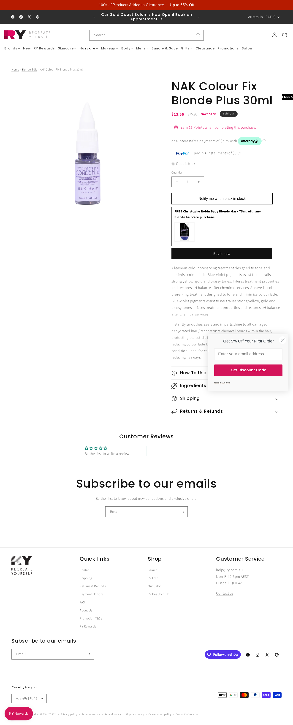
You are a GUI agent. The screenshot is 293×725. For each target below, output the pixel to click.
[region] (146, 5)
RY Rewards (88, 630)
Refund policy (113, 717)
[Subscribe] (182, 515)
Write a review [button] (186, 452)
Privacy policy (69, 717)
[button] (12, 48)
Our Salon (154, 589)
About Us (86, 613)
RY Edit (153, 581)
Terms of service (91, 717)
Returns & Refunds (93, 589)
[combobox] (146, 35)
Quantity (176, 173)
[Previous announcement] (94, 17)
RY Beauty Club (158, 597)
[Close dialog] (283, 340)
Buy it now (221, 253)
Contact (85, 573)
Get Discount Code (248, 369)
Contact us (224, 596)
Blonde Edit (29, 70)
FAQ (82, 605)
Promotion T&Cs (91, 622)
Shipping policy (134, 717)
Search (152, 573)
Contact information (187, 717)
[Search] (198, 35)
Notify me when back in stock (222, 199)
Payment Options (92, 597)
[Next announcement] (199, 17)
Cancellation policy (160, 717)
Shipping (86, 581)
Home (15, 70)
